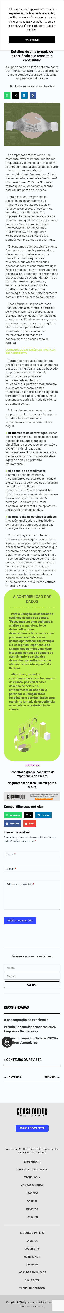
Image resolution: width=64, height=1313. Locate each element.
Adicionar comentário (20, 884)
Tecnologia (32, 1177)
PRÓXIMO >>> (52, 1077)
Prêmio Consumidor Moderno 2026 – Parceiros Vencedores (31, 1040)
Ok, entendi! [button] (32, 39)
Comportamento (32, 1185)
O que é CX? (32, 1280)
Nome (11, 854)
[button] (7, 95)
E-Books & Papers (32, 1232)
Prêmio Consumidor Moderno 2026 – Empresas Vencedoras (31, 1029)
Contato (32, 1264)
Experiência (32, 1161)
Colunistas (32, 1248)
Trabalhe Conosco (32, 1288)
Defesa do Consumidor (32, 1169)
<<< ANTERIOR (12, 1077)
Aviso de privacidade (32, 1272)
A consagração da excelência (26, 1020)
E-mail (11, 868)
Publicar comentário (19, 920)
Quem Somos (32, 1256)
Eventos (32, 1217)
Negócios (32, 1193)
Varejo (32, 1201)
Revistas (32, 1209)
